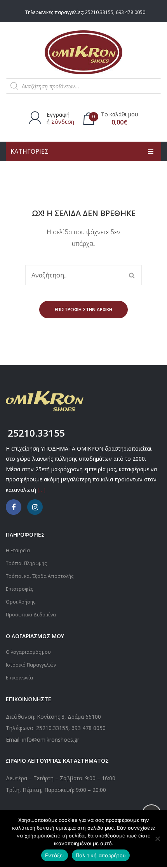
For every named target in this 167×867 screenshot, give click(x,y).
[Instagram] (35, 507)
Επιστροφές (19, 589)
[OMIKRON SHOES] (83, 51)
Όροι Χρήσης (20, 601)
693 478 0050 (130, 12)
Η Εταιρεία (18, 550)
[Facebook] (13, 507)
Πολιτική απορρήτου (101, 855)
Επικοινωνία (19, 677)
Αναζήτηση (131, 275)
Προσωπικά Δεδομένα (31, 614)
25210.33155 (99, 12)
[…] (41, 489)
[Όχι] (157, 838)
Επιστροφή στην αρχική (83, 309)
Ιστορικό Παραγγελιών (31, 665)
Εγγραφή (58, 114)
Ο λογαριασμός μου (28, 652)
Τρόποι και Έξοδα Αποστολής (39, 576)
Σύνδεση (62, 121)
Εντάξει (54, 855)
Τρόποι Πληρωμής (26, 563)
